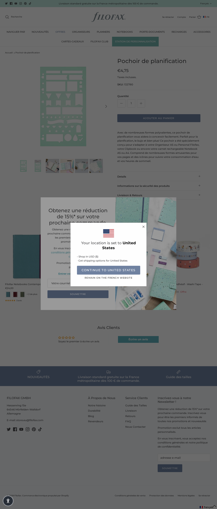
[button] (8, 500)
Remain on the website (108, 277)
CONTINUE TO (108, 270)
